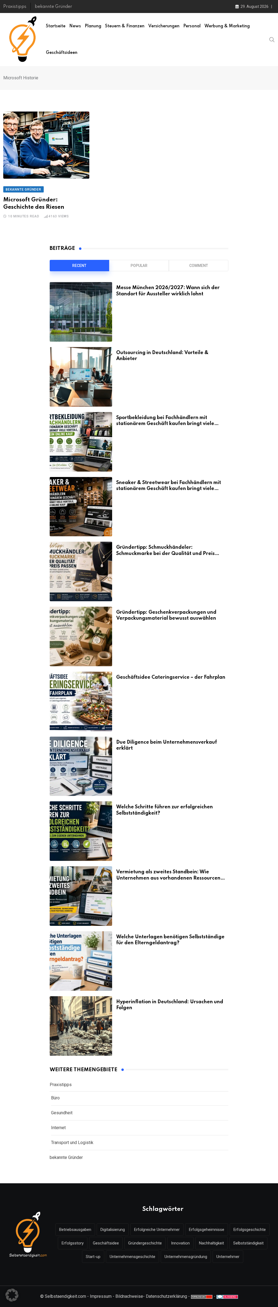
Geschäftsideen (61, 53)
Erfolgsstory (73, 1243)
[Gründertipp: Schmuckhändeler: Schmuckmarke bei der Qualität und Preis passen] (81, 571)
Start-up (93, 1256)
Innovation (180, 1243)
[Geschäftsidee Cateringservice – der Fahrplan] (81, 701)
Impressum (101, 1296)
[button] (12, 1295)
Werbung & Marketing (227, 26)
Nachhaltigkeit (211, 1243)
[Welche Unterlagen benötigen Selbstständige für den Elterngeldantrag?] (81, 961)
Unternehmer (227, 1256)
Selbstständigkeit (248, 1243)
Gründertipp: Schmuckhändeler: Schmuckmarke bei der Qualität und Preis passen (165, 553)
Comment (198, 265)
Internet (58, 1127)
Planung (93, 26)
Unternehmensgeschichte (132, 1256)
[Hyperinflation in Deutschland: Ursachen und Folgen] (81, 1026)
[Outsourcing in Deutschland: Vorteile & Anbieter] (81, 377)
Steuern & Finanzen (124, 26)
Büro (55, 1097)
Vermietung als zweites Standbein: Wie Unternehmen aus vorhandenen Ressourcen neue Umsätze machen (168, 878)
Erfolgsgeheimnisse (206, 1229)
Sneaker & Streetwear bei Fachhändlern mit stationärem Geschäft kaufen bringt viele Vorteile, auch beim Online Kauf (168, 488)
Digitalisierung (112, 1229)
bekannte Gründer (53, 7)
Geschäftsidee (106, 1243)
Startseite (55, 26)
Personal (192, 26)
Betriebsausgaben (75, 1229)
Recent (79, 265)
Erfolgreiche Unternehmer (157, 1229)
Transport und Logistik (72, 1142)
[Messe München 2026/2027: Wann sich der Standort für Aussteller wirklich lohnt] (81, 312)
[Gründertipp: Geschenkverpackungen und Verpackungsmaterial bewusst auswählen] (81, 636)
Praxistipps (14, 7)
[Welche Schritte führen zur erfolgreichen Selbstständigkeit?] (81, 831)
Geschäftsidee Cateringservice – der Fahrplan (170, 677)
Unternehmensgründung (186, 1256)
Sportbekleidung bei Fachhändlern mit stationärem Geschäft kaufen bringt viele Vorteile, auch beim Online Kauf (165, 423)
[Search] (272, 39)
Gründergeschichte (145, 1243)
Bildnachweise (129, 1296)
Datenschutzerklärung (166, 1296)
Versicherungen (163, 26)
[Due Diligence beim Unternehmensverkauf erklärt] (81, 766)
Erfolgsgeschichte (249, 1229)
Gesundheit (61, 1112)
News (75, 26)
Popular (139, 265)
